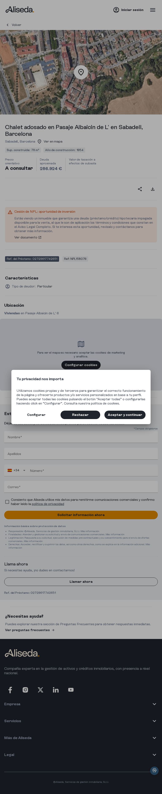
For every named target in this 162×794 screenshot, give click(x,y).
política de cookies (105, 403)
